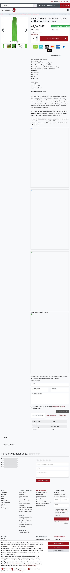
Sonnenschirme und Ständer (24, 14)
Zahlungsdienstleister (20, 569)
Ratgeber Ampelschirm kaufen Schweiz (25, 518)
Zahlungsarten (5, 508)
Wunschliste (56, 30)
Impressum (16, 563)
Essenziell (7, 569)
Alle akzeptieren (58, 543)
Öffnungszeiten (5, 502)
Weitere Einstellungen (18, 570)
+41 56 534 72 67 (63, 1)
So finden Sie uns (41, 492)
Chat (51, 1)
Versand (3, 506)
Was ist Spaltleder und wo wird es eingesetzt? (25, 510)
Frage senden (61, 411)
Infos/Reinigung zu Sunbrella (24, 504)
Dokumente (62, 415)
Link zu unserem (42, 503)
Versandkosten (34, 34)
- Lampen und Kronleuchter (43, 540)
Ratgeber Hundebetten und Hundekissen (25, 521)
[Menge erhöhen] (37, 37)
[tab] (38, 415)
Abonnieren (60, 519)
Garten (15, 14)
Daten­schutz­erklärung (29, 565)
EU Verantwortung (51, 415)
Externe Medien (35, 569)
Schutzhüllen (36, 14)
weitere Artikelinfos (38, 415)
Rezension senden (43, 480)
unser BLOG (22, 492)
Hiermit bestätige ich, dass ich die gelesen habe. (49, 407)
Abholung (4, 492)
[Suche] (35, 5)
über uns (3, 504)
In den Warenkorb (53, 39)
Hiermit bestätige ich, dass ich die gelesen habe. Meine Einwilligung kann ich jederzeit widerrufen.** (62, 512)
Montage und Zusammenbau (40, 499)
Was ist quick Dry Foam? (26, 507)
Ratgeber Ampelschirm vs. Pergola (25, 525)
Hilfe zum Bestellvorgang (43, 501)
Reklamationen (40, 505)
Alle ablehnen (58, 547)
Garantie (3, 494)
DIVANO (3, 538)
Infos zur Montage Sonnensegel (24, 500)
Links (2, 498)
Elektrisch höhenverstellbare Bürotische (24, 496)
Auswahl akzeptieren (58, 550)
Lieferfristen (4, 500)
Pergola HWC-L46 (24, 532)
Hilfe (2, 496)
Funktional (7, 570)
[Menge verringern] (37, 40)
